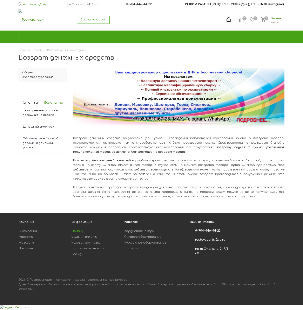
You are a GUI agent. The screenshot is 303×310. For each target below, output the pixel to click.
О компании (28, 231)
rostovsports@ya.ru (210, 239)
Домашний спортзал (38, 126)
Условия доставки (86, 242)
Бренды (77, 254)
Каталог (131, 222)
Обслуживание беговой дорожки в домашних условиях (40, 143)
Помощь (78, 231)
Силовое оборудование (142, 236)
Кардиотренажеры (139, 231)
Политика (26, 248)
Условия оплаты (84, 236)
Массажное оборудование (145, 242)
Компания (26, 222)
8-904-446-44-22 (208, 230)
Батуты (131, 248)
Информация (82, 222)
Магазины (26, 242)
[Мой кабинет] (229, 20)
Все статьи (53, 102)
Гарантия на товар (88, 248)
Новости (26, 236)
